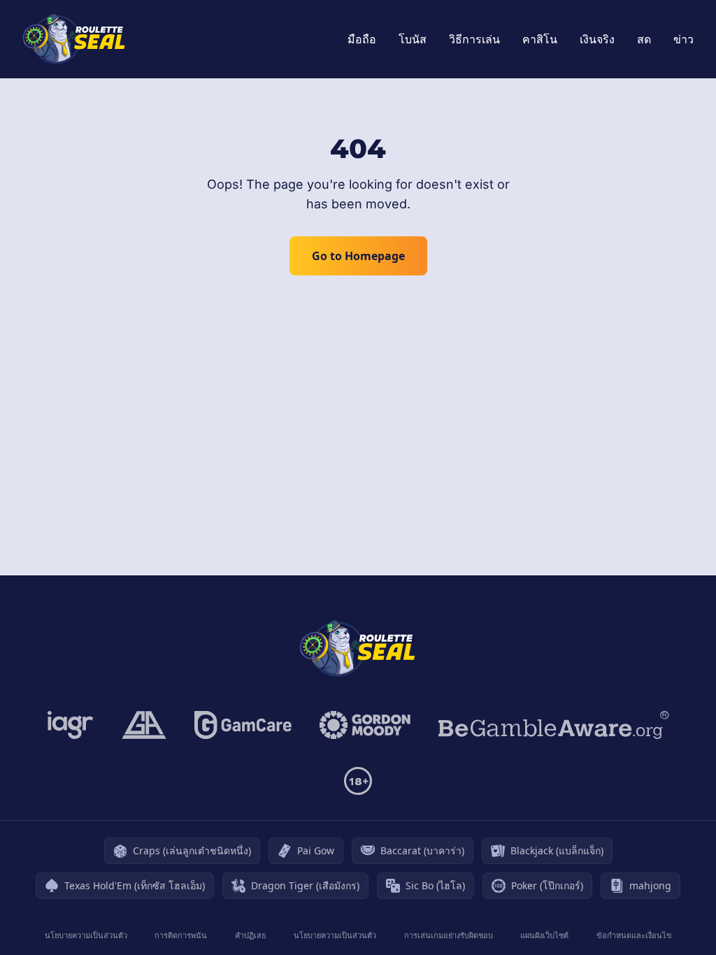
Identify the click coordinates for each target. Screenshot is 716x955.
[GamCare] (243, 725)
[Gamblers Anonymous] (144, 725)
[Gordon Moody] (365, 725)
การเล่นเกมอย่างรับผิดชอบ (448, 935)
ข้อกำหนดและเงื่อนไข (634, 935)
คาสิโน (539, 39)
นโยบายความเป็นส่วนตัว (86, 935)
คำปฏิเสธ (250, 935)
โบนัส (413, 39)
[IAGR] (71, 725)
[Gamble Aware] (553, 725)
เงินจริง (597, 39)
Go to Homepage (358, 256)
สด (644, 39)
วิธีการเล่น (474, 39)
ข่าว (683, 39)
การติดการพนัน (181, 935)
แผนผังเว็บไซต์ (544, 935)
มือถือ (362, 39)
